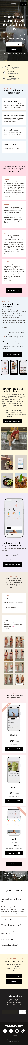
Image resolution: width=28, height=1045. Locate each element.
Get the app (14, 49)
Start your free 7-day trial (14, 44)
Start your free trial (14, 749)
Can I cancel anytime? (9, 939)
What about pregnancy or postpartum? (10, 932)
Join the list (22, 1012)
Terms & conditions (19, 1039)
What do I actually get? (9, 945)
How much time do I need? (11, 925)
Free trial (23, 4)
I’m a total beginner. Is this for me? (12, 900)
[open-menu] (4, 4)
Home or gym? (6, 919)
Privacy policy (7, 1039)
